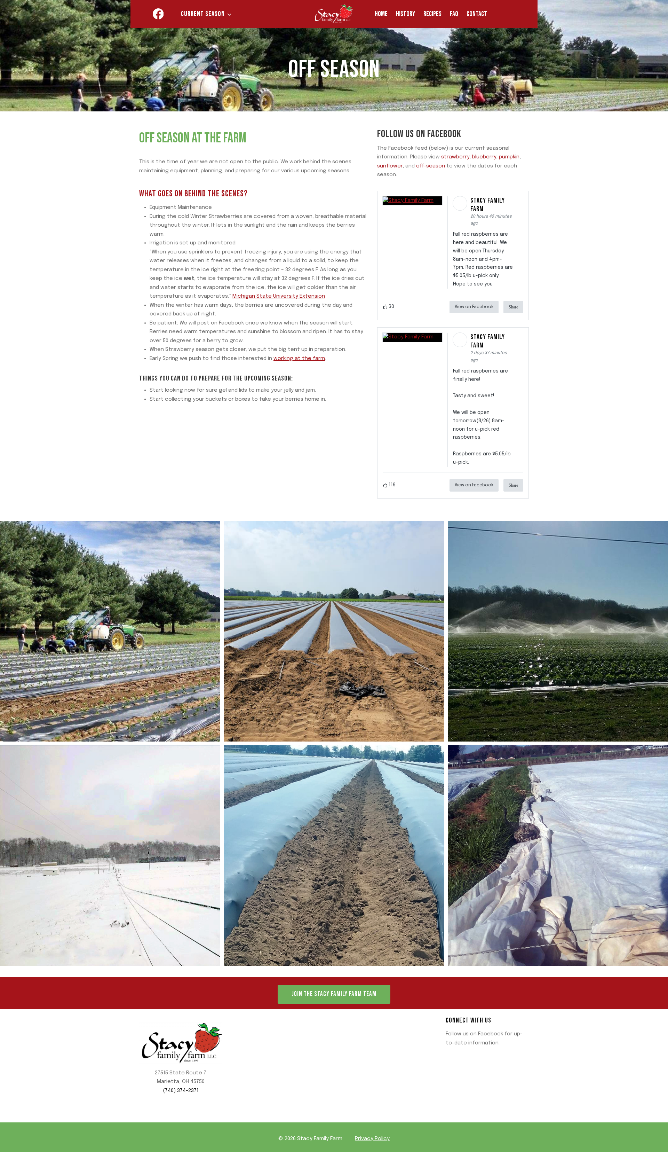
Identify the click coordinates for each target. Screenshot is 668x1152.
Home (381, 14)
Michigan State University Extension (278, 296)
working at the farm (299, 358)
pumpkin (509, 157)
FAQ (454, 14)
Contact (477, 14)
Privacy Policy (372, 1139)
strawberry (455, 157)
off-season (430, 166)
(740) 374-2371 (181, 1091)
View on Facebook (474, 307)
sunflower (390, 166)
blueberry (484, 157)
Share (513, 307)
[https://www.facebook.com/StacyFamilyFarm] (158, 14)
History (405, 14)
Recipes (432, 14)
